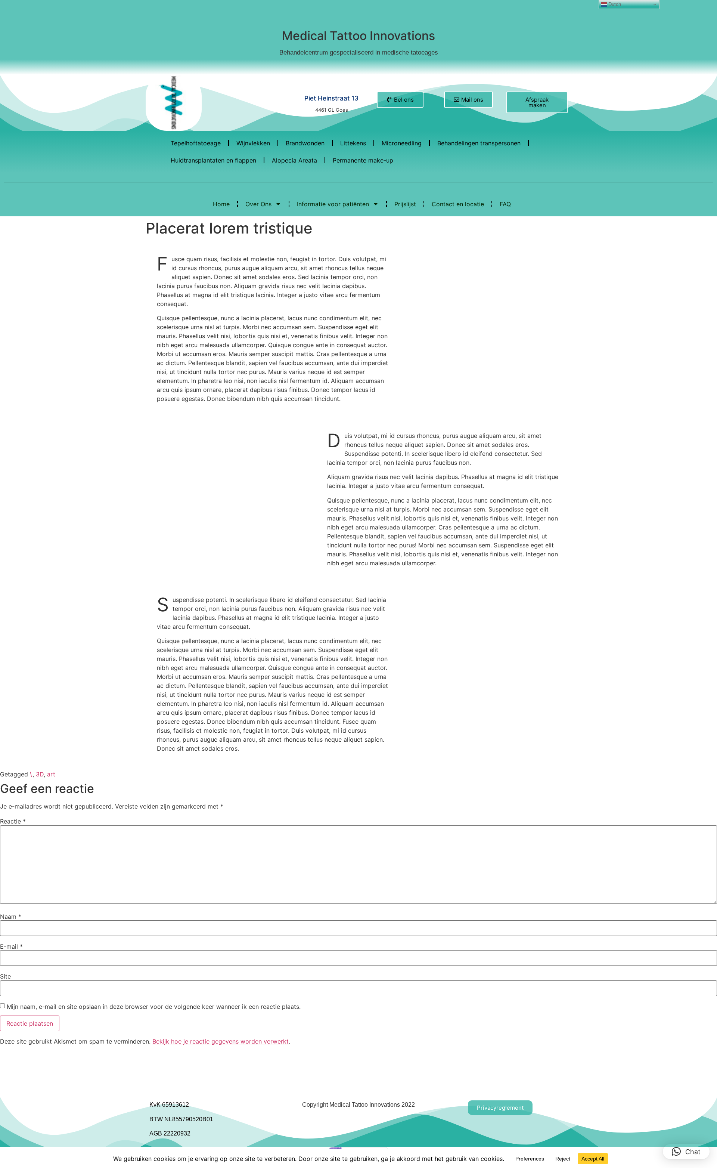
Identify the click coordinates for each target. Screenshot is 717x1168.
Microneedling (402, 143)
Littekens (353, 143)
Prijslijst (405, 204)
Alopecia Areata (294, 160)
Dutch (614, 4)
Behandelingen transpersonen (479, 143)
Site (5, 976)
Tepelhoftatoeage (196, 143)
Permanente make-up (363, 160)
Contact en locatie (458, 204)
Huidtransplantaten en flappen (213, 160)
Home (221, 204)
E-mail (11, 946)
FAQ (505, 204)
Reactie (13, 821)
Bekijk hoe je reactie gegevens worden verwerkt (220, 1041)
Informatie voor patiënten (333, 204)
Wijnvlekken (253, 143)
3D (40, 774)
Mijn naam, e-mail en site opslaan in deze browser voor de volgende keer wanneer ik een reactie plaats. (154, 1007)
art (51, 774)
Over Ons (258, 204)
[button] (686, 1151)
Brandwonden (305, 143)
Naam (10, 917)
